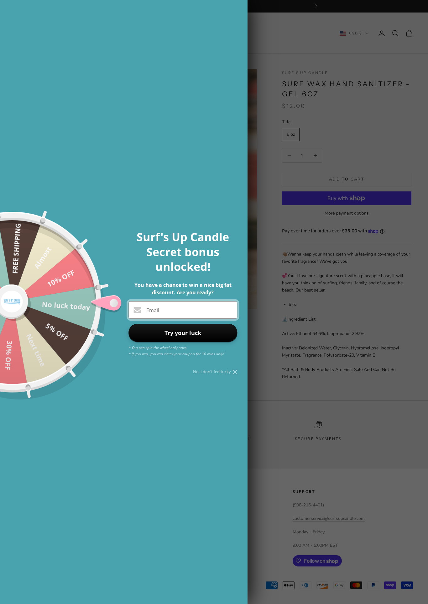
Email (152, 310)
